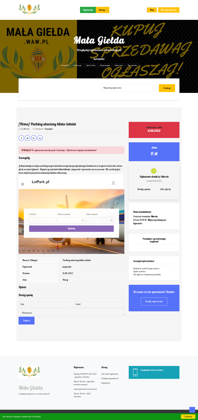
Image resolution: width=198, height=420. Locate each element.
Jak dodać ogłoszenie (109, 374)
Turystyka (48, 129)
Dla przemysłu (105, 65)
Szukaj (167, 88)
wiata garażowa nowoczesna (85, 389)
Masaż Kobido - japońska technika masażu (84, 383)
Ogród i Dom (90, 65)
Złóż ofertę (165, 189)
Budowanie (119, 65)
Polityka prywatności (109, 378)
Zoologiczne (65, 65)
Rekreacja (77, 65)
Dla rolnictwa (132, 65)
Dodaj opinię (143, 189)
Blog (152, 10)
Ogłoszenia (88, 9)
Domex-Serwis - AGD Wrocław (82, 395)
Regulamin (105, 383)
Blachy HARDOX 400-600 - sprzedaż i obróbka (85, 375)
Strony (102, 9)
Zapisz (26, 320)
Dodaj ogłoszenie (170, 10)
